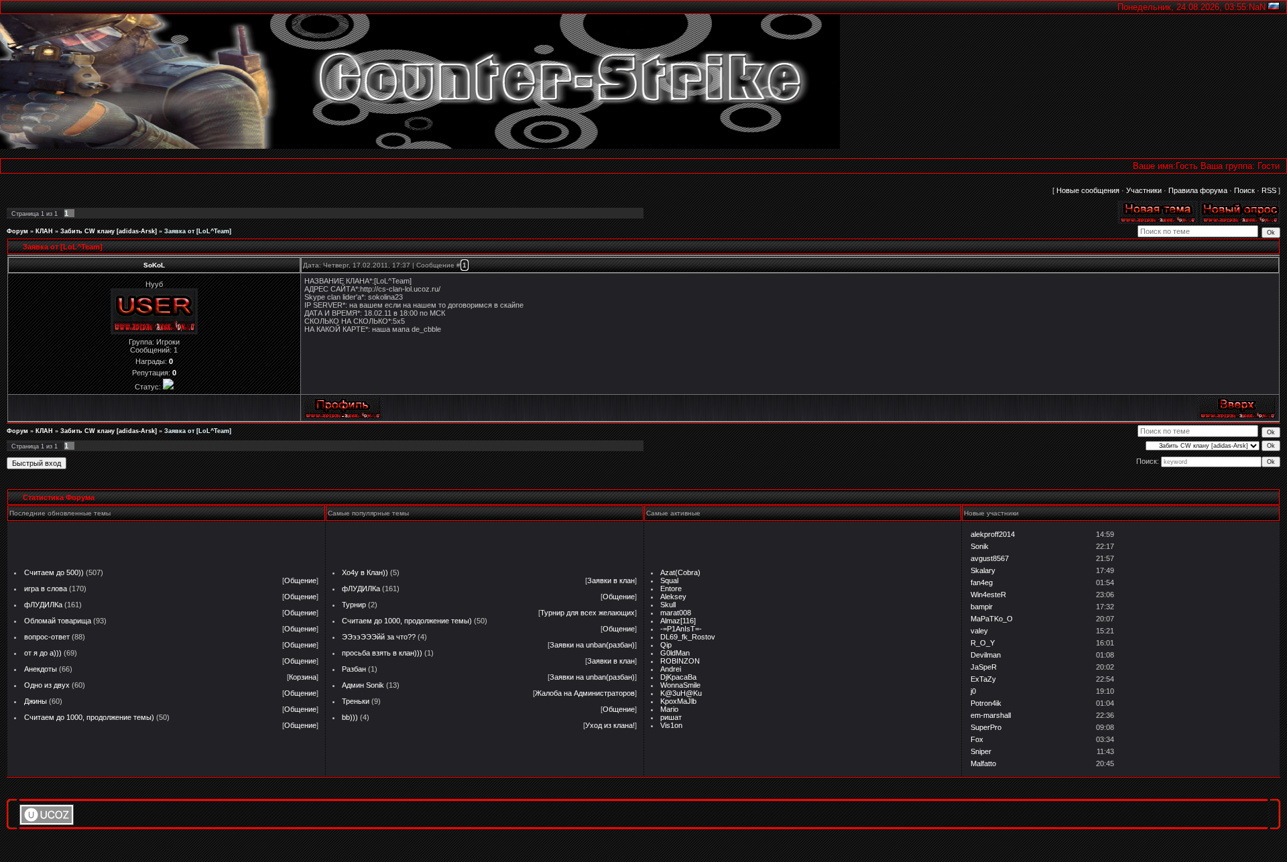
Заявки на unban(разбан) (592, 645)
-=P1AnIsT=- (681, 629)
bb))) (350, 717)
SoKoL (154, 265)
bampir (982, 607)
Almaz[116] (678, 621)
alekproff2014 (993, 534)
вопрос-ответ (47, 637)
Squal (669, 580)
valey (979, 631)
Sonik (980, 546)
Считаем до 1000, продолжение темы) (89, 717)
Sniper (981, 751)
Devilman (986, 655)
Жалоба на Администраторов (585, 693)
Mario (669, 709)
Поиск (1244, 190)
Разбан (354, 669)
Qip (666, 645)
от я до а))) (43, 653)
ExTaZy (983, 679)
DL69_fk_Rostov (687, 637)
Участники (1144, 190)
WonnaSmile (680, 685)
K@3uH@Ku (681, 693)
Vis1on (671, 725)
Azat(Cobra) (680, 572)
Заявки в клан (611, 580)
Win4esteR (988, 595)
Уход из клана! (610, 725)
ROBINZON (680, 661)
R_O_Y (983, 643)
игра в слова (45, 588)
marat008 (675, 613)
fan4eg (982, 582)
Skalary (983, 570)
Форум (17, 231)
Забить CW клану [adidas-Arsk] (108, 231)
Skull (668, 605)
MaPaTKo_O (992, 619)
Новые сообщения (1087, 190)
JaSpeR (984, 667)
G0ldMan (675, 653)
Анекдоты (40, 669)
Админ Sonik (363, 685)
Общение (300, 580)
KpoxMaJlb (678, 701)
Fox (977, 739)
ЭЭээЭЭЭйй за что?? (379, 637)
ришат (671, 717)
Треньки (355, 701)
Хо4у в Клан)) (365, 572)
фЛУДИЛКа (43, 605)
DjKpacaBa (678, 677)
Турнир (354, 605)
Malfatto (983, 763)
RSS (1269, 190)
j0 (973, 691)
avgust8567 (990, 558)
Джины (35, 701)
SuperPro (986, 727)
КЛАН (44, 231)
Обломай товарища (57, 621)
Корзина (302, 677)
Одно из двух (47, 685)
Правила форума (1197, 190)
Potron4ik (986, 703)
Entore (671, 588)
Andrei (670, 669)
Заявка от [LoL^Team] (197, 231)
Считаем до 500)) (54, 572)
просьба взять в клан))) (382, 653)
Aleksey (673, 597)
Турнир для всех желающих (587, 613)
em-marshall (991, 715)
